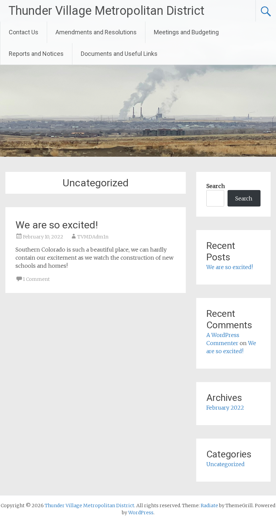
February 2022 (225, 407)
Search (215, 186)
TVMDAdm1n (92, 237)
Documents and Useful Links (119, 53)
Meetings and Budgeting (186, 32)
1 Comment (36, 279)
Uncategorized (225, 464)
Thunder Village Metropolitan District (106, 11)
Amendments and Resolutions (96, 32)
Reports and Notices (36, 53)
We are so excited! (56, 225)
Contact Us (23, 32)
